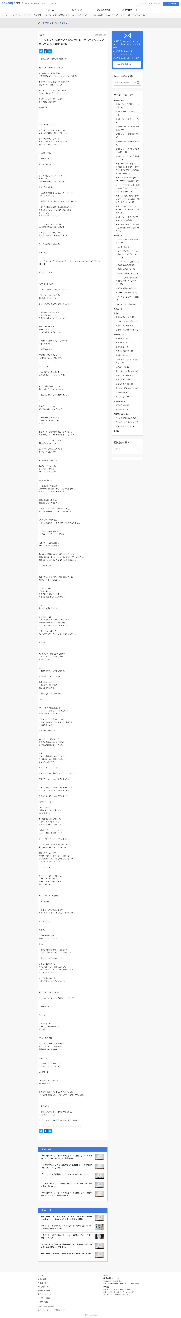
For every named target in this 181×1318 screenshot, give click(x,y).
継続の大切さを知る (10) (125, 317)
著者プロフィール (130, 10)
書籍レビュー (119, 100)
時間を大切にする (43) (124, 351)
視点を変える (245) (123, 380)
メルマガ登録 (171, 4)
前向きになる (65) (122, 397)
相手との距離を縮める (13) (126, 418)
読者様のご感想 (103, 10)
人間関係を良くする (121, 414)
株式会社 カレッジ (111, 1278)
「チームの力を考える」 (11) (127, 273)
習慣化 (116, 313)
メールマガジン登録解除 (46, 1306)
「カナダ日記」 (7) (123, 247)
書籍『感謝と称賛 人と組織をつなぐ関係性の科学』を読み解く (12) (128, 228)
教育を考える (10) (122, 405)
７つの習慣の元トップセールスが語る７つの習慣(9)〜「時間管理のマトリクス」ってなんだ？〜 (66, 1166)
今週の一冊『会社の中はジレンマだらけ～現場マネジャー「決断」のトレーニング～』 (66, 1236)
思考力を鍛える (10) (123, 342)
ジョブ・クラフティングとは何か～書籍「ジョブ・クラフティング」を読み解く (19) (128, 188)
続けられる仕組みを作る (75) (127, 321)
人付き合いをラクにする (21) (127, 422)
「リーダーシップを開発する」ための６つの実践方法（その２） (65, 1174)
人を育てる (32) (122, 409)
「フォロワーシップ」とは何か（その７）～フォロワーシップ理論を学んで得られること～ (66, 1185)
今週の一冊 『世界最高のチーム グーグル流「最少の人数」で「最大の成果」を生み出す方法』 (66, 1227)
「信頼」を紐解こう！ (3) (125, 269)
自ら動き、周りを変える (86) (127, 388)
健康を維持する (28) (123, 338)
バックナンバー (77, 10)
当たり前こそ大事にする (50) (127, 371)
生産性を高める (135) (124, 355)
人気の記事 (37, 15)
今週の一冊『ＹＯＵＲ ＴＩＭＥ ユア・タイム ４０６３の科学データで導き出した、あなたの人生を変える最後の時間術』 (66, 1218)
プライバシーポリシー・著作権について (51, 1310)
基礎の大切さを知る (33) (125, 375)
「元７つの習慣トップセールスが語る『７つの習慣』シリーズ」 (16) (128, 254)
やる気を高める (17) (123, 392)
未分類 (116, 431)
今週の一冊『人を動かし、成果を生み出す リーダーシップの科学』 (66, 1253)
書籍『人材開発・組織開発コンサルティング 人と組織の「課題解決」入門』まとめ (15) (128, 199)
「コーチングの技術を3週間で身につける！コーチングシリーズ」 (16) (128, 281)
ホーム (51, 10)
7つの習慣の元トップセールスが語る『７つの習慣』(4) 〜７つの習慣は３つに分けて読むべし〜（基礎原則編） (66, 1157)
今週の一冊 (118, 309)
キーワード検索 (44, 1298)
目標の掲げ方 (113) (123, 367)
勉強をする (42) (122, 347)
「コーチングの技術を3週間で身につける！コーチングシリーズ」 (66, 15)
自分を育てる (119, 334)
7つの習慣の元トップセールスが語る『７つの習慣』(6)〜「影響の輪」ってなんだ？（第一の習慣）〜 (66, 1194)
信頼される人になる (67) (125, 426)
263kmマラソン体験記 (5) (125, 304)
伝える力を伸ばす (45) (124, 384)
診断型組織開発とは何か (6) (126, 288)
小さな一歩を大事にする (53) (127, 330)
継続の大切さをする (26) (125, 325)
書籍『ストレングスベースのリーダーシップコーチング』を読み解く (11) (128, 209)
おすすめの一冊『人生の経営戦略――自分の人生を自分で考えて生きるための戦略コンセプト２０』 (66, 1245)
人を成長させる (119, 401)
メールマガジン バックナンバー (20, 15)
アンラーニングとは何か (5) (126, 292)
